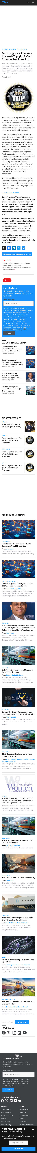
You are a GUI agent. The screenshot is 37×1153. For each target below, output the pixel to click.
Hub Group (10, 633)
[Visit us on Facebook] (4, 1032)
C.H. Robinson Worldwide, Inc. (17, 923)
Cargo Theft (6, 541)
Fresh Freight (11, 717)
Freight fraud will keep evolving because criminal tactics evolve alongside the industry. (18, 552)
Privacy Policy (22, 330)
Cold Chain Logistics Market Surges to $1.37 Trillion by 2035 (11, 389)
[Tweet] (18, 248)
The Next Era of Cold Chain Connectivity (18, 878)
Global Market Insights (14, 675)
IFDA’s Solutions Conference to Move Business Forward (17, 755)
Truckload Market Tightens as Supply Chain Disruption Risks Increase (17, 919)
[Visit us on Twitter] (9, 1032)
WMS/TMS (5, 623)
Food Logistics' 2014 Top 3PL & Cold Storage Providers (12, 468)
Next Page (22, 1022)
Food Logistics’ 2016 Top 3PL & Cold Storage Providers (12, 440)
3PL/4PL (4, 422)
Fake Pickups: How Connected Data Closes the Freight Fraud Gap (11, 349)
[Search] (28, 2)
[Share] (9, 248)
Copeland (9, 881)
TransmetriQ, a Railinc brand (17, 1007)
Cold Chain (22, 49)
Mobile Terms (8, 330)
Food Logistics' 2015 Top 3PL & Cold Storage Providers (12, 454)
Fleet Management (9, 581)
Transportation (9, 49)
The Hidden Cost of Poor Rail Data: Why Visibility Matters (18, 1003)
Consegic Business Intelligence (18, 965)
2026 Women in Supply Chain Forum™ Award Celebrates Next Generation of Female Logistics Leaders (17, 800)
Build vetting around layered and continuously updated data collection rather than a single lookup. (18, 722)
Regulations (6, 709)
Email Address (9, 300)
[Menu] (33, 2)
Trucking (5, 915)
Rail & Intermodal (8, 999)
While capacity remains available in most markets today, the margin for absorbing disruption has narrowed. (16, 927)
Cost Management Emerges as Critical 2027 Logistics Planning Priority (12, 362)
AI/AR (4, 957)
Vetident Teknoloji (13, 845)
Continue (18, 1148)
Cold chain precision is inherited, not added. (17, 848)
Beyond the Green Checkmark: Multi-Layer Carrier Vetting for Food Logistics (18, 713)
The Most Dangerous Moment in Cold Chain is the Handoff (17, 841)
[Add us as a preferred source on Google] (23, 248)
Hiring (4, 796)
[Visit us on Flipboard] (19, 1032)
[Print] (4, 248)
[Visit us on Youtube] (25, 1032)
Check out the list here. (10, 192)
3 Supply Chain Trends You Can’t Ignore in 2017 (11, 425)
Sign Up (9, 333)
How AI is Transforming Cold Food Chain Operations (18, 961)
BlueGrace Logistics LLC (15, 589)
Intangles (9, 549)
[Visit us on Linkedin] (14, 1032)
